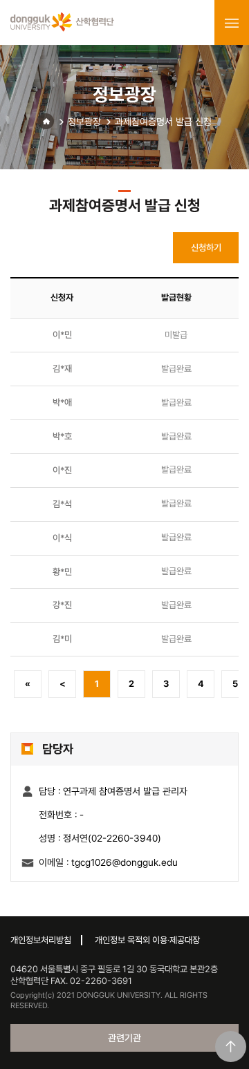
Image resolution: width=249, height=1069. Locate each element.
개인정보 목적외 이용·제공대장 (147, 940)
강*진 (62, 605)
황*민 (62, 572)
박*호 (62, 436)
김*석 (62, 504)
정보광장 (84, 121)
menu (232, 23)
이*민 (62, 335)
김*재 (62, 368)
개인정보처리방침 (40, 940)
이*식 (62, 538)
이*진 (62, 470)
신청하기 (206, 248)
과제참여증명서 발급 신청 (163, 121)
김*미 (62, 639)
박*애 (62, 402)
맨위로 (230, 1046)
